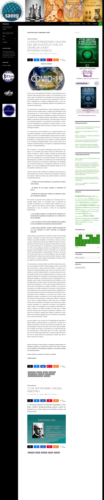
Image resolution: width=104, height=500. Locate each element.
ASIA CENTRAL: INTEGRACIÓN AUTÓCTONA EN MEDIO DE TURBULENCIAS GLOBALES (87, 140)
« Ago (76, 247)
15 (80, 240)
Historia (78, 209)
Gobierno (86, 207)
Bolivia (97, 196)
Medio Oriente (78, 211)
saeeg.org (5, 24)
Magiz (76, 158)
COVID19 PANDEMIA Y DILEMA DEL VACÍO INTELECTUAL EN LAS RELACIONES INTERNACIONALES (46, 46)
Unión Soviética (89, 222)
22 (80, 242)
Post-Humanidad (50, 374)
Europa (97, 205)
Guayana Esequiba (94, 207)
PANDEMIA (34, 39)
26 (94, 242)
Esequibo (90, 202)
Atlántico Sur (90, 196)
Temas (83, 23)
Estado (45, 372)
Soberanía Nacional (79, 220)
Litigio (98, 209)
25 (91, 242)
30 (84, 245)
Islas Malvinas (91, 209)
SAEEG (42, 53)
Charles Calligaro (79, 177)
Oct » (98, 247)
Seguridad (47, 376)
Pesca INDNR (78, 213)
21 (77, 242)
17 (87, 240)
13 (98, 238)
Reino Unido (88, 216)
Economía (84, 202)
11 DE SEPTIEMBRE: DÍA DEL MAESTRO (44, 390)
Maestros (44, 452)
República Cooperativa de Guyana (84, 218)
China (91, 198)
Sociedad (57, 452)
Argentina (80, 195)
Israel (95, 209)
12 (94, 238)
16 (84, 240)
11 (91, 238)
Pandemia (41, 374)
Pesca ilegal (95, 211)
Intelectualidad (33, 374)
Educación (31, 452)
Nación (50, 452)
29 (80, 245)
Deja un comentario (51, 53)
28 (77, 245)
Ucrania (96, 220)
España (95, 202)
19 (94, 240)
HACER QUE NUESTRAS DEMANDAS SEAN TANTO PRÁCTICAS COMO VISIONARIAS (87, 179)
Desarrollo (77, 202)
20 (98, 240)
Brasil (76, 199)
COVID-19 (39, 372)
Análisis (29, 39)
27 (98, 242)
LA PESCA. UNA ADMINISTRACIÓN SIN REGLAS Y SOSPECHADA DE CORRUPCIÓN (87, 127)
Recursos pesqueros (79, 216)
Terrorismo (91, 220)
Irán (87, 209)
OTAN (83, 211)
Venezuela (78, 224)
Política (85, 213)
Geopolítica (78, 207)
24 (87, 242)
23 (84, 242)
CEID (88, 23)
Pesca (91, 211)
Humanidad (52, 372)
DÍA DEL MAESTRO (31, 385)
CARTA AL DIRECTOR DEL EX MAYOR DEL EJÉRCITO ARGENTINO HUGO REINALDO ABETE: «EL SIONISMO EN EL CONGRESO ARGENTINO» (87, 172)
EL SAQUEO (95, 23)
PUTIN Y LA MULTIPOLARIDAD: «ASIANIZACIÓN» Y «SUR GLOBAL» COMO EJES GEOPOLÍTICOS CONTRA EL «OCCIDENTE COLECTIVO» (87, 146)
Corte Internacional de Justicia (83, 200)
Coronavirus (32, 372)
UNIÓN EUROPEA (80, 222)
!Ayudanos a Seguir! (6, 65)
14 (77, 240)
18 (91, 240)
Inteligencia (83, 209)
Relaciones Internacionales (35, 376)
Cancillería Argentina (83, 199)
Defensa (98, 200)
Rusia (96, 218)
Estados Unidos (87, 205)
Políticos (90, 213)
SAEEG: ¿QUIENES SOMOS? (74, 23)
